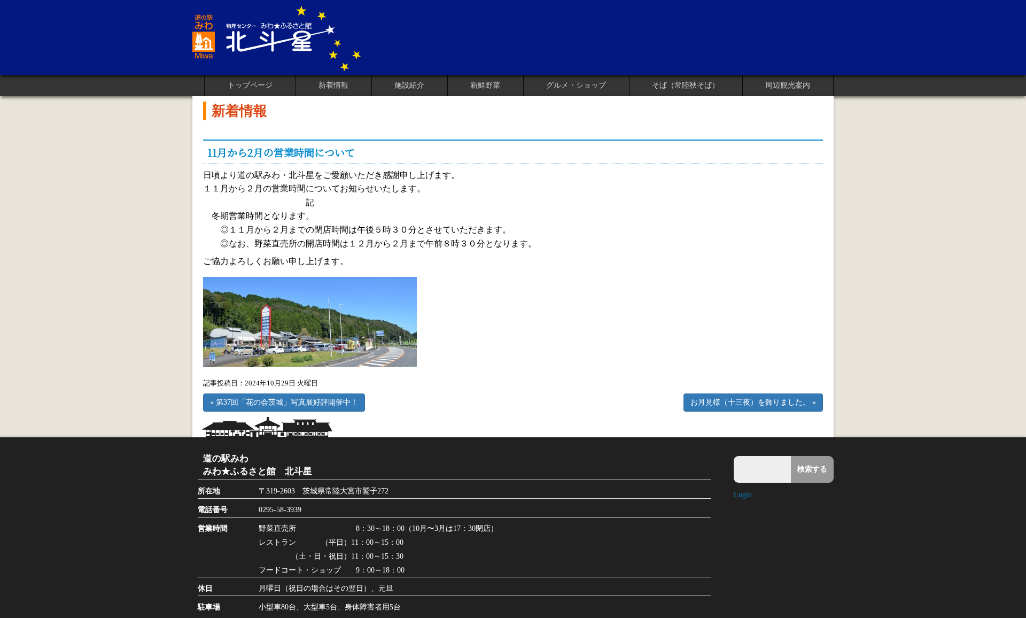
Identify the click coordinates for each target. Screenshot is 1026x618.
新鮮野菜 (485, 85)
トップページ (250, 85)
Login (743, 494)
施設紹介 (409, 85)
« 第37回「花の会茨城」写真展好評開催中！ (284, 402)
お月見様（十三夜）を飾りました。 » (753, 402)
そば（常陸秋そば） (685, 85)
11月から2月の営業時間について (281, 152)
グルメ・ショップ (576, 85)
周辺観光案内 (787, 85)
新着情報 (333, 85)
